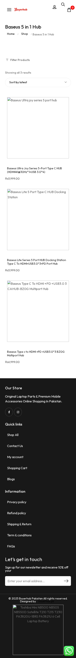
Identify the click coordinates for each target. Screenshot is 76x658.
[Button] (21, 10)
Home (11, 34)
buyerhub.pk (46, 601)
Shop (24, 34)
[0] (69, 9)
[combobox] (38, 82)
